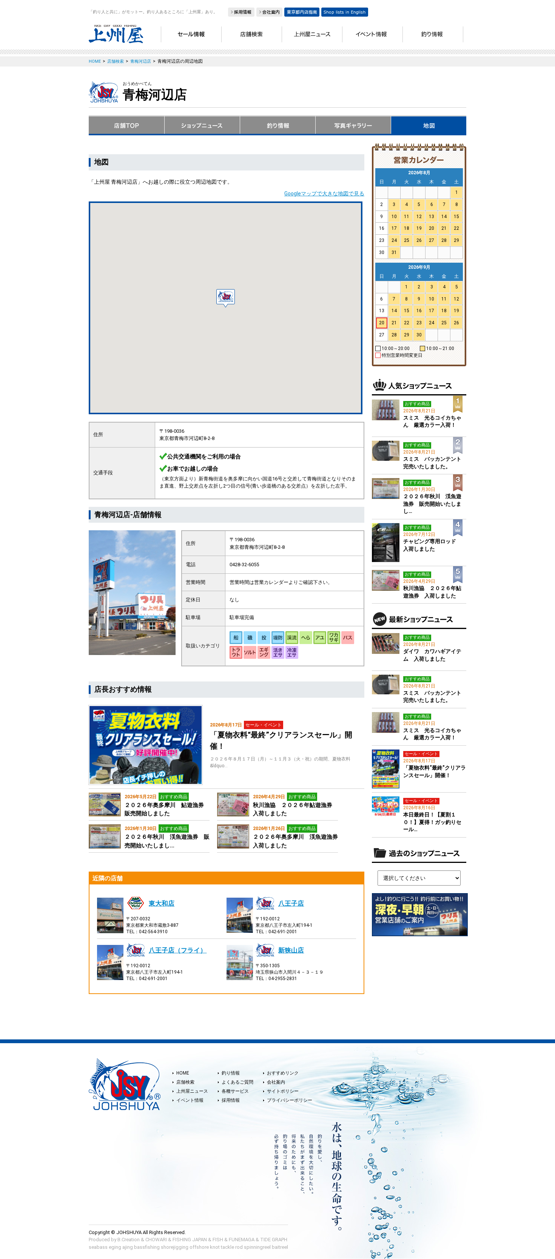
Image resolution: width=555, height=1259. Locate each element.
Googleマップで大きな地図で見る (324, 193)
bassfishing (147, 1247)
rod (239, 1247)
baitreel (280, 1247)
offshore (199, 1247)
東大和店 (161, 903)
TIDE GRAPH (273, 1239)
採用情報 (231, 1100)
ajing (127, 1247)
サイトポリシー (283, 1091)
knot (215, 1247)
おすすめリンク (283, 1073)
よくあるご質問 (237, 1082)
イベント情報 (190, 1100)
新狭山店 (291, 950)
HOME (182, 1073)
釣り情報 (231, 1073)
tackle (227, 1247)
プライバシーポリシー (289, 1100)
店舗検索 (185, 1082)
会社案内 (276, 1082)
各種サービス (235, 1091)
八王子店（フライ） (178, 950)
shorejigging (174, 1247)
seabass (98, 1247)
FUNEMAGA (241, 1239)
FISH (218, 1239)
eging (115, 1247)
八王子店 (291, 903)
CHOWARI (156, 1239)
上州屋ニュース (192, 1091)
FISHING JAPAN (190, 1239)
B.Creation (128, 1239)
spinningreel (257, 1247)
